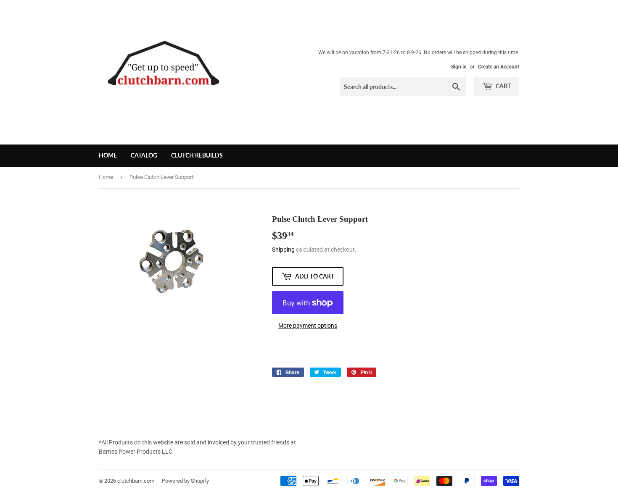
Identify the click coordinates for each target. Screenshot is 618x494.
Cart (502, 85)
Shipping (283, 249)
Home (108, 155)
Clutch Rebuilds (197, 155)
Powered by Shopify (185, 481)
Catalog (144, 155)
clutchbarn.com (135, 481)
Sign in (459, 67)
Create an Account (498, 67)
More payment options (307, 325)
